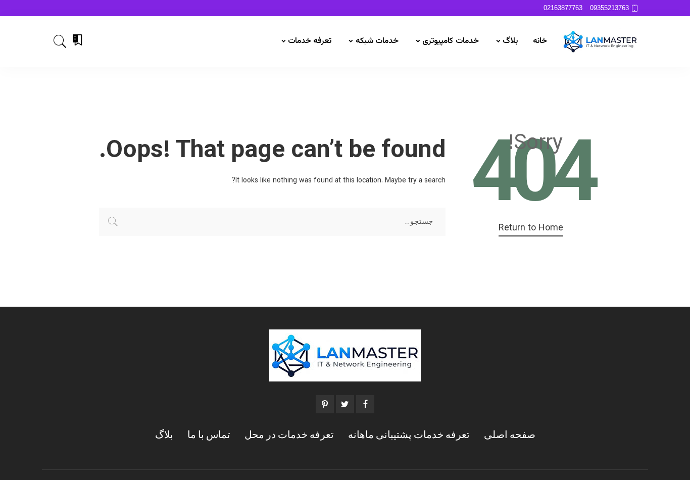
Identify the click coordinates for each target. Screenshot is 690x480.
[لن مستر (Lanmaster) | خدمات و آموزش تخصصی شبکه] (600, 41)
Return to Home (531, 228)
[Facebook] (365, 404)
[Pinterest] (325, 404)
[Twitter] (345, 404)
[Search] (60, 41)
